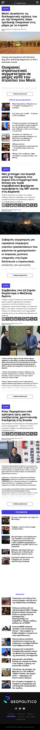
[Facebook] (3, 205)
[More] (35, 205)
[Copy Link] (31, 205)
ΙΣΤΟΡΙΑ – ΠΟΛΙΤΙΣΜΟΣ (26, 716)
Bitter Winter (6, 479)
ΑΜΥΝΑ (30, 714)
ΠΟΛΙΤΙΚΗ (21, 714)
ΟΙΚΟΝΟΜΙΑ (11, 716)
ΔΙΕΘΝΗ (11, 714)
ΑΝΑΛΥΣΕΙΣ (21, 719)
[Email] (27, 205)
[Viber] (23, 205)
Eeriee (32, 727)
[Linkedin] (15, 205)
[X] (7, 205)
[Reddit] (11, 205)
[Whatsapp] (19, 205)
